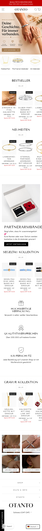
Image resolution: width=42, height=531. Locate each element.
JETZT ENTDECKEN (16, 244)
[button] (33, 527)
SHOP (20, 483)
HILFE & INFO (20, 490)
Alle (21, 86)
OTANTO (20, 497)
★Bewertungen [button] (2, 520)
